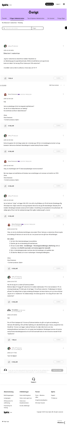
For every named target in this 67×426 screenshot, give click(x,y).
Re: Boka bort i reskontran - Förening (12, 23)
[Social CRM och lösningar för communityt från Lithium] (61, 422)
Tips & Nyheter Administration (35, 18)
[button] (63, 45)
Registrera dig (49, 4)
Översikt (4, 18)
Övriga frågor (61, 18)
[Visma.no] (7, 5)
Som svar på (16, 225)
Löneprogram (7, 398)
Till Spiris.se (54, 398)
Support (53, 395)
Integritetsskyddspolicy (41, 400)
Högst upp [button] (6, 421)
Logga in (58, 4)
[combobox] (21, 28)
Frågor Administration (17, 18)
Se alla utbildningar (24, 405)
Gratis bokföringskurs (25, 395)
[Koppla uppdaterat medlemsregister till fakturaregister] (64, 85)
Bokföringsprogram (8, 395)
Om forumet (50, 18)
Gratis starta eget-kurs (26, 398)
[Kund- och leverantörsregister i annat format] (61, 85)
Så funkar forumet (40, 403)
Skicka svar (57, 370)
